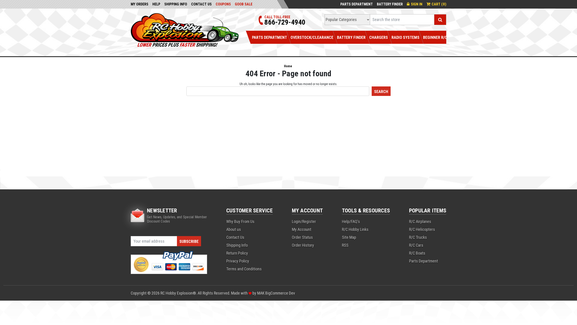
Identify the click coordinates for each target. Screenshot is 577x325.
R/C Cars (416, 245)
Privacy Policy (237, 261)
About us (233, 229)
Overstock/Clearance (312, 37)
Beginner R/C (435, 37)
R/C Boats (417, 253)
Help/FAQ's (351, 221)
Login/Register (304, 221)
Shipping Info (175, 4)
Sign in (416, 4)
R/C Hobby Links (355, 229)
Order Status (302, 237)
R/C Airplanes (420, 221)
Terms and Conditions (244, 269)
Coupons (223, 4)
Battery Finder (390, 4)
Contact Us (201, 4)
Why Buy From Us (240, 221)
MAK (261, 293)
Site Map (349, 237)
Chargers (378, 37)
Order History (303, 245)
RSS (345, 245)
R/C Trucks (418, 237)
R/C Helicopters (422, 229)
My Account (301, 229)
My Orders (139, 4)
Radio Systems (405, 37)
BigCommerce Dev (280, 293)
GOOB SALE (243, 4)
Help (156, 4)
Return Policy (237, 253)
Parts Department (356, 4)
